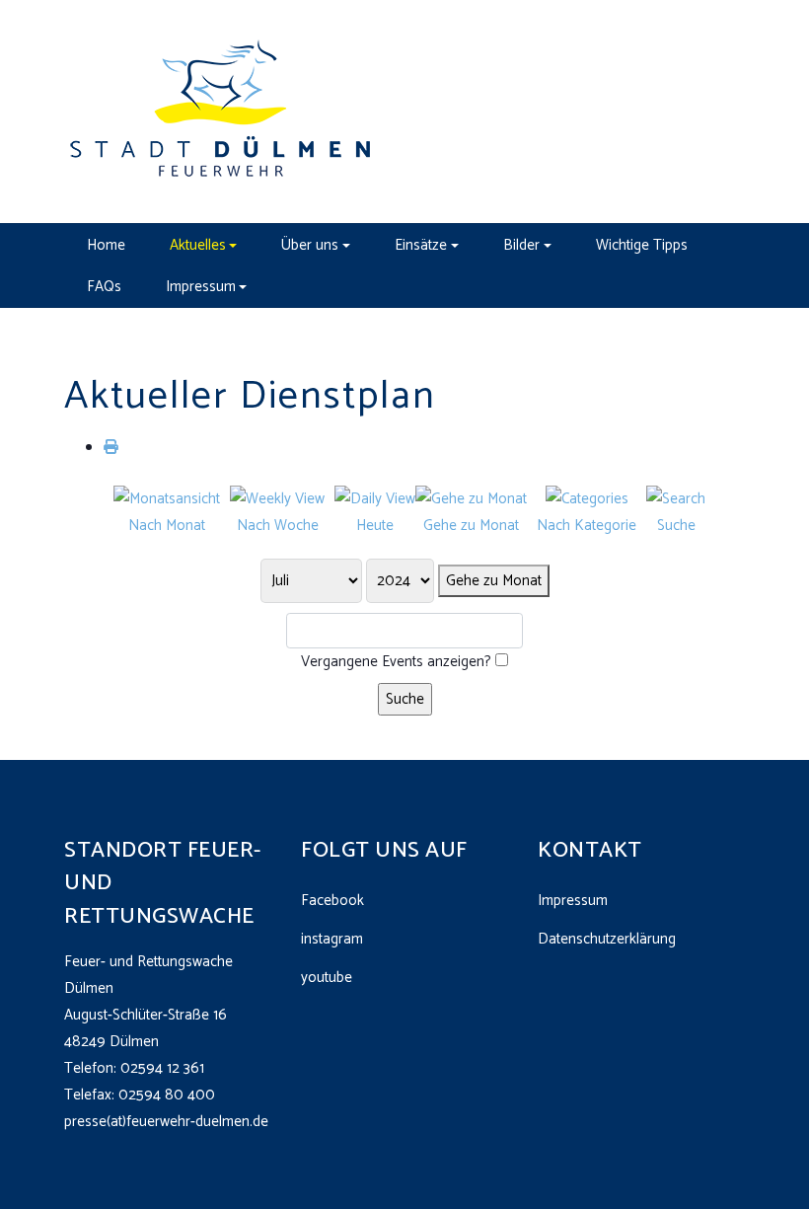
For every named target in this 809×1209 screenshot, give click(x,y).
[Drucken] (111, 447)
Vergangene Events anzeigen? (396, 661)
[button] (203, 244)
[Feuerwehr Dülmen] (222, 111)
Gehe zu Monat (494, 580)
